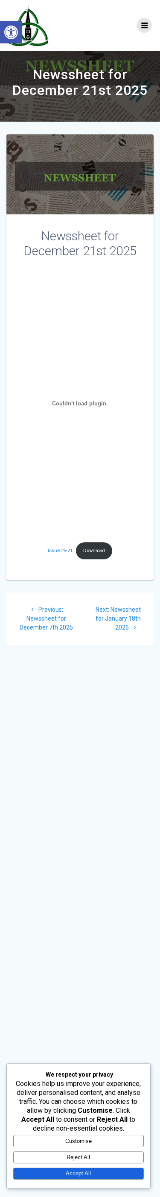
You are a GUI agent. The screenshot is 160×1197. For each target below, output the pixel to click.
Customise (78, 1141)
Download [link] (94, 550)
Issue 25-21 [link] (60, 550)
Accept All (78, 1173)
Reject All (78, 1157)
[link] (11, 32)
